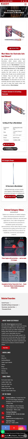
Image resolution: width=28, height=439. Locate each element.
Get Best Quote (9, 144)
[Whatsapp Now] (3, 432)
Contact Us (4, 368)
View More (5, 348)
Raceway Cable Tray (6, 384)
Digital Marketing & (9, 437)
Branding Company (19, 437)
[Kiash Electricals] (5, 4)
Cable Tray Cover (5, 386)
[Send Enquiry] (3, 436)
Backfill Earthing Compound (10, 305)
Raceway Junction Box (8, 307)
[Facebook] (21, 1)
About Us (3, 358)
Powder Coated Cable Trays (8, 390)
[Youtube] (23, 1)
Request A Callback (11, 148)
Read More (20, 196)
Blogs (2, 366)
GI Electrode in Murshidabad (14, 186)
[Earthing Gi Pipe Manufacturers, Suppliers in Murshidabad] (14, 108)
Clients (3, 364)
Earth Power (5, 303)
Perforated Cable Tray (7, 380)
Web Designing (22, 435)
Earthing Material (5, 360)
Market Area (4, 373)
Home (3, 356)
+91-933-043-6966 (7, 1)
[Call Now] (25, 436)
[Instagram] (26, 1)
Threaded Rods (6, 309)
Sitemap (3, 371)
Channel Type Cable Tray (7, 388)
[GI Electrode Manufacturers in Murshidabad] (14, 173)
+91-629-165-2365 (10, 414)
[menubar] (25, 4)
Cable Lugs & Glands (6, 362)
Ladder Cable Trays (6, 382)
